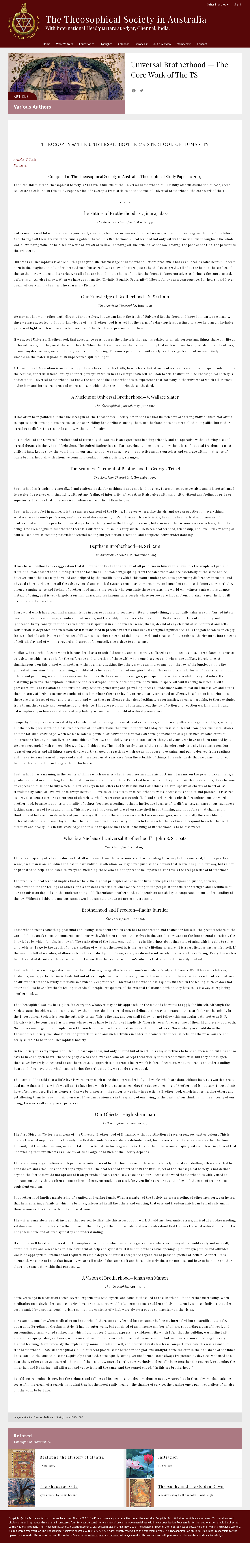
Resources (21, 165)
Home (46, 44)
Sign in (238, 4)
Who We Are (63, 44)
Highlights (106, 44)
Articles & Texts (25, 159)
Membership (184, 44)
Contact (202, 44)
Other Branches (217, 4)
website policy (96, 1535)
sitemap (114, 1535)
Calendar (123, 44)
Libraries (140, 44)
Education (85, 44)
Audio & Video (162, 44)
